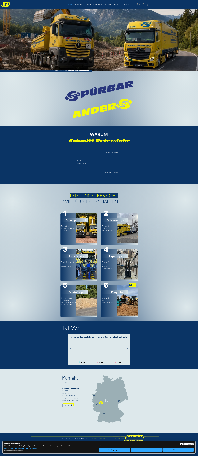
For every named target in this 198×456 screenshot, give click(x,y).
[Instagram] (138, 4)
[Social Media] (98, 362)
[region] (99, 172)
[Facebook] (143, 4)
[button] (78, 4)
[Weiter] (127, 349)
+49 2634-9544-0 (72, 398)
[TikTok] (147, 4)
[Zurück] (70, 349)
